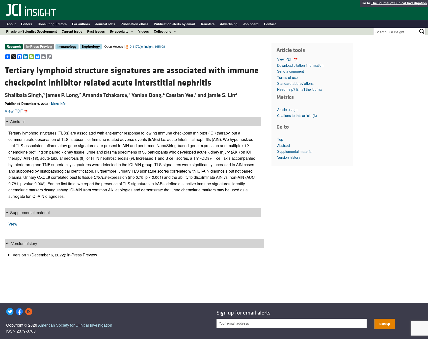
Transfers (207, 24)
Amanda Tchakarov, (106, 95)
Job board (251, 24)
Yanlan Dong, (148, 95)
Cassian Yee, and (187, 95)
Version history (288, 157)
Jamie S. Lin (222, 95)
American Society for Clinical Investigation (75, 325)
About (11, 24)
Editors (26, 24)
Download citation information (300, 65)
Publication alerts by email (174, 24)
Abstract (283, 145)
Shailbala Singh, (25, 95)
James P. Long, (63, 95)
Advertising (229, 24)
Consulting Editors (52, 24)
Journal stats (105, 24)
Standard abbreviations (295, 83)
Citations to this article (297, 115)
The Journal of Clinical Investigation (399, 3)
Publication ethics (134, 24)
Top (280, 139)
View (12, 224)
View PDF (14, 111)
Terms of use (287, 77)
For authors (81, 24)
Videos (143, 31)
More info (58, 103)
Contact (270, 24)
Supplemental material (294, 151)
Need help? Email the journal (299, 89)
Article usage (287, 109)
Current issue (72, 31)
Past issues (96, 31)
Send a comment (290, 71)
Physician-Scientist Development (31, 31)
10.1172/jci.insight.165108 (146, 46)
